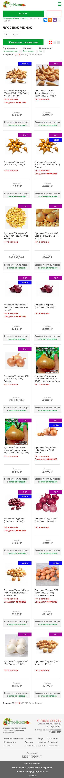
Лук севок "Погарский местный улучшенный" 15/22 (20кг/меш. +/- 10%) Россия (16, 451)
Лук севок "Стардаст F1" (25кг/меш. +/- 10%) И (16, 662)
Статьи (41, 745)
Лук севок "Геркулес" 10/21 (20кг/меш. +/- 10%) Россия (47, 164)
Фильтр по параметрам (24, 42)
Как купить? (31, 745)
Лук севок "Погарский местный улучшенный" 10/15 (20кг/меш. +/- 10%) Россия (47, 380)
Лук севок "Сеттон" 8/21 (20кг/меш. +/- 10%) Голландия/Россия (46, 593)
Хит (6, 34)
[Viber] (55, 20)
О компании (9, 742)
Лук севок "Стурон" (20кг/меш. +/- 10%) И (47, 662)
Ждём (16, 34)
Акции (41, 738)
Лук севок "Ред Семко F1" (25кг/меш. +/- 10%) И (47, 520)
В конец (39, 54)
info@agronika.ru (53, 726)
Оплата (28, 738)
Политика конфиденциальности (32, 771)
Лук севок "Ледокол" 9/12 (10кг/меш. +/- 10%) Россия (16, 378)
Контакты (8, 745)
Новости (42, 742)
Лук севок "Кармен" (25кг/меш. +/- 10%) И (45, 306)
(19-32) (24, 54)
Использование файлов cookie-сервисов (32, 767)
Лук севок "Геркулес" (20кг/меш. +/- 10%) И (14, 163)
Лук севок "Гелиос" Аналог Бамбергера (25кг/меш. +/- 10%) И (45, 93)
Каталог (23, 13)
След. (31, 54)
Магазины (53, 738)
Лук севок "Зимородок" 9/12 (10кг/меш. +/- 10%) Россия (16, 236)
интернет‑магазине (17, 125)
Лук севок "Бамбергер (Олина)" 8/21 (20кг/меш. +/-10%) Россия (16, 93)
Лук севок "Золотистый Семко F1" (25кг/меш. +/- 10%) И (47, 236)
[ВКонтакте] (45, 20)
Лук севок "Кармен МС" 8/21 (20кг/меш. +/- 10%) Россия (16, 307)
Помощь (32, 775)
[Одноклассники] (50, 20)
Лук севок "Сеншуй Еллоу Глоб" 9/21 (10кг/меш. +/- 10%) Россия (16, 593)
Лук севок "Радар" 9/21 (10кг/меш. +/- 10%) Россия (46, 450)
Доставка (29, 742)
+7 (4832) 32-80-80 (49, 720)
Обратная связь (32, 763)
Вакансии (52, 742)
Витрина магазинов (11, 18)
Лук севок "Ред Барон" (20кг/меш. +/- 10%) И (15, 520)
